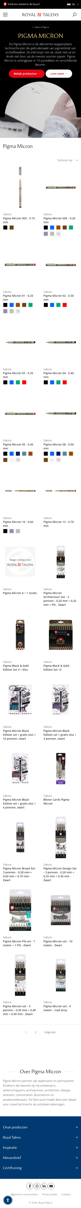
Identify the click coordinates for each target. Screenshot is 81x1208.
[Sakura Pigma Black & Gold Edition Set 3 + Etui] (20, 635)
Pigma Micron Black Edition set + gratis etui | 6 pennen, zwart (19, 803)
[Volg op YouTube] (51, 1186)
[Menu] (11, 14)
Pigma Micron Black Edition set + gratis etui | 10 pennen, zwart (19, 734)
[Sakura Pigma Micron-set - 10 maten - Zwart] (60, 910)
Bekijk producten (25, 73)
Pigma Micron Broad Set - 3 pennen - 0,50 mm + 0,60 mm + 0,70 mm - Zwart (20, 874)
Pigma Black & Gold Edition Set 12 (56, 667)
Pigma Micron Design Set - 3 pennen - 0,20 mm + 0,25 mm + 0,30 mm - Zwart (59, 874)
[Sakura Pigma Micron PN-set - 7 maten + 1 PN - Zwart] (20, 910)
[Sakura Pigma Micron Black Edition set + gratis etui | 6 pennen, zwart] (20, 769)
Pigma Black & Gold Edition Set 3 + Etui (16, 667)
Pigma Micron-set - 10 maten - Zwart (57, 943)
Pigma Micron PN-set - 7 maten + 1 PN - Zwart (19, 943)
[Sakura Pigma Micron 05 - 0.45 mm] (20, 413)
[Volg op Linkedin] (44, 1186)
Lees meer (57, 73)
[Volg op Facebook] (30, 1186)
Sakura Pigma (41, 27)
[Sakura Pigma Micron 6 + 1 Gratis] (20, 562)
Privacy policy (49, 1194)
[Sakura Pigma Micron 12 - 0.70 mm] (60, 491)
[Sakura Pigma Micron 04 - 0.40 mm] (60, 342)
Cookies (66, 1194)
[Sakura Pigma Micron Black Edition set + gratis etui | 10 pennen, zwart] (20, 700)
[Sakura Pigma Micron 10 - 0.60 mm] (20, 491)
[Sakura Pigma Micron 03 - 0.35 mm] (20, 342)
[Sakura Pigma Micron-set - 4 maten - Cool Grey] (60, 975)
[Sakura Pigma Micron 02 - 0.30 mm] (60, 265)
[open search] (74, 14)
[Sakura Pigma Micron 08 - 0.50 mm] (60, 413)
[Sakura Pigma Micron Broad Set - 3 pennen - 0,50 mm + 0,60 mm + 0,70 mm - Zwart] (20, 837)
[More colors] (58, 234)
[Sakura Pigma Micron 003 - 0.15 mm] (20, 187)
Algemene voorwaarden (24, 1194)
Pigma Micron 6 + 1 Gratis (20, 593)
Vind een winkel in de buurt (24, 4)
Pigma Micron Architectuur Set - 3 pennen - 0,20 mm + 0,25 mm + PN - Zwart (59, 599)
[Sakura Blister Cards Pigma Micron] (60, 769)
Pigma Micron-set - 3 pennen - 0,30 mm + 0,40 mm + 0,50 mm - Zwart (19, 1010)
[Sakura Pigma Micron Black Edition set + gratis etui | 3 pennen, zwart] (60, 700)
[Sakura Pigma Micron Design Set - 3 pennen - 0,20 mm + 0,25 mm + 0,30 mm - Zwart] (60, 837)
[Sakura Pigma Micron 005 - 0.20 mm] (60, 187)
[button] (73, 4)
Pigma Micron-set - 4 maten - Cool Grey (57, 1008)
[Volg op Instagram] (37, 1186)
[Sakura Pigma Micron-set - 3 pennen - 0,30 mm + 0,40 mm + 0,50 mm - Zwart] (20, 975)
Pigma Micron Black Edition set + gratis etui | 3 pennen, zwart (59, 734)
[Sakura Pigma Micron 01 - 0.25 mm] (20, 265)
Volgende (50, 1032)
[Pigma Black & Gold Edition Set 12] (60, 635)
